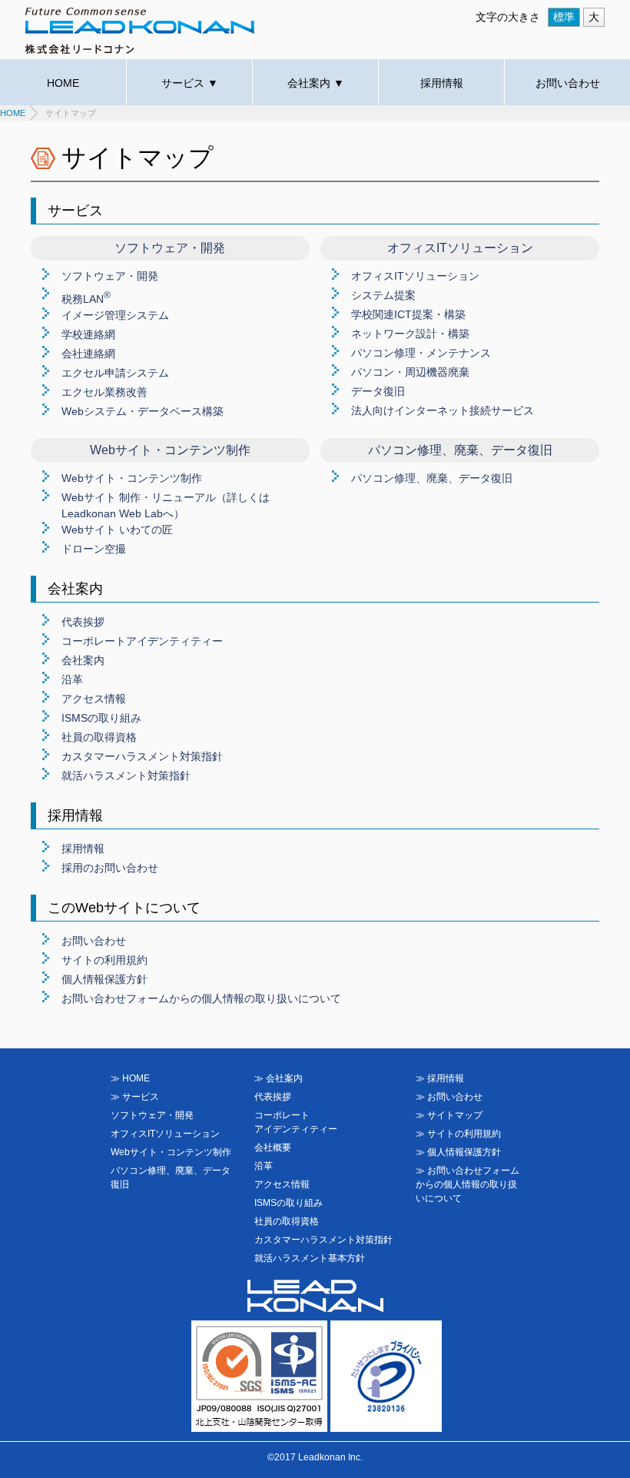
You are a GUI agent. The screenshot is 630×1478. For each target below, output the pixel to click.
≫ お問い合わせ (449, 1096)
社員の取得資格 (99, 737)
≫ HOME (130, 1078)
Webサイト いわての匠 (117, 529)
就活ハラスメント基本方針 (309, 1258)
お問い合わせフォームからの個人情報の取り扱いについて (201, 998)
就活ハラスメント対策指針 (126, 775)
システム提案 (383, 295)
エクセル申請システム (115, 373)
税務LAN (86, 299)
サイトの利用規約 (104, 960)
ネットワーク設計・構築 (410, 333)
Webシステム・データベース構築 (142, 411)
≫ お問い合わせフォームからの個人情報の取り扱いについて (467, 1184)
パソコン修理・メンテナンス (421, 353)
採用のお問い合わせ (109, 868)
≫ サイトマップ (449, 1115)
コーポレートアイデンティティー (142, 641)
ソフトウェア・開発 (109, 276)
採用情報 (441, 83)
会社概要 (272, 1147)
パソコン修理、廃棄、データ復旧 (431, 478)
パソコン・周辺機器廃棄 (410, 372)
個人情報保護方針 (104, 979)
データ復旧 (378, 391)
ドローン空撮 (93, 549)
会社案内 (82, 660)
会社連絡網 (88, 353)
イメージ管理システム (115, 315)
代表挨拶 (82, 622)
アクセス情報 (93, 699)
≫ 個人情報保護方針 (458, 1152)
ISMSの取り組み (101, 718)
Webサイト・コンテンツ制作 (131, 478)
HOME (63, 83)
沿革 (72, 679)
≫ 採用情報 (440, 1078)
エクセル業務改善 (104, 392)
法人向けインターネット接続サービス (442, 410)
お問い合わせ (568, 83)
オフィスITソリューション (415, 276)
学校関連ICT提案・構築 (408, 314)
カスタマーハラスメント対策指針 (142, 756)
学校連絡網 (88, 334)
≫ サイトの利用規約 (458, 1133)
